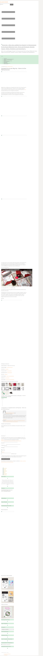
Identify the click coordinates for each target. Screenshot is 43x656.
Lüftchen (6, 374)
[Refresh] (2, 451)
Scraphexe (6, 369)
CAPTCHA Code (13, 453)
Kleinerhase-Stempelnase (10, 379)
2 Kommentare (4, 397)
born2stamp (7, 377)
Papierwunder (9, 370)
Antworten (4, 419)
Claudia (9, 287)
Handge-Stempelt (9, 367)
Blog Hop (12, 395)
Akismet (2, 439)
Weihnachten (19, 395)
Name (2, 442)
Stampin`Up (15, 395)
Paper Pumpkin (6, 63)
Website (2, 447)
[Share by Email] (3, 404)
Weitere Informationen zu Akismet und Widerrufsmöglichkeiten (11, 440)
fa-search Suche (4, 1)
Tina (25, 89)
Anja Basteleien (9, 372)
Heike (3, 395)
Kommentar (3, 435)
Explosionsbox (3, 396)
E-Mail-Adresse (3, 445)
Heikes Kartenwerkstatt (10, 376)
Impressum (5, 654)
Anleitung (9, 395)
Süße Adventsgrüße (8, 396)
